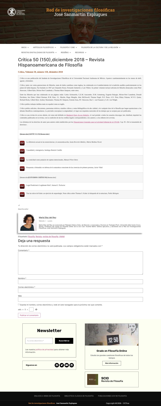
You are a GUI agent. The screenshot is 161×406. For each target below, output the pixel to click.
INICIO (24, 47)
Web (20, 296)
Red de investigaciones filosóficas (80, 10)
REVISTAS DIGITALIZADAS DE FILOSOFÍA (37, 52)
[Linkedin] (71, 365)
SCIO (105, 378)
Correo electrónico (26, 287)
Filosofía (31, 236)
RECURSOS (79, 52)
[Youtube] (67, 365)
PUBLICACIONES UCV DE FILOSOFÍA (112, 396)
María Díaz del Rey (47, 217)
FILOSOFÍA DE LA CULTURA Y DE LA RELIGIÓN (99, 47)
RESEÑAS (65, 52)
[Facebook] (57, 365)
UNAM (62, 236)
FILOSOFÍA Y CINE (67, 47)
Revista (39, 236)
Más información (111, 363)
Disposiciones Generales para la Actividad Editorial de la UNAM (96, 122)
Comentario (23, 250)
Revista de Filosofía (112, 381)
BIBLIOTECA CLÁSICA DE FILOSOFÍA (79, 396)
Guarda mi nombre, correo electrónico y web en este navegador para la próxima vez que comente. (61, 305)
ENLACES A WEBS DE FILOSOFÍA (47, 396)
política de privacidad (44, 349)
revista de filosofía (50, 236)
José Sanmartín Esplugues (80, 14)
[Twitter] (62, 365)
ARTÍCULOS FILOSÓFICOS (43, 47)
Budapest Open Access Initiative (77, 115)
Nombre (22, 278)
